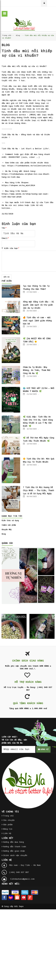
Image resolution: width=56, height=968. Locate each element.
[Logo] (28, 783)
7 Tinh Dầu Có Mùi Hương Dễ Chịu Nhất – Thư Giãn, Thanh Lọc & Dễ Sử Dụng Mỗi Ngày (38, 490)
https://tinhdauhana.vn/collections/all (29, 166)
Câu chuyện (9, 820)
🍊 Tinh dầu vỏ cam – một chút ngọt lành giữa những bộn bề (37, 320)
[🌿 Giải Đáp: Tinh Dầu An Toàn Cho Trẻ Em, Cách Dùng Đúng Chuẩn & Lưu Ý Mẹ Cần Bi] (11, 425)
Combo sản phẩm (9, 525)
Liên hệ (7, 833)
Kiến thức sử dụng (10, 521)
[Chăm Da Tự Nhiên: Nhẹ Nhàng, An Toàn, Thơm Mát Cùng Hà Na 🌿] (11, 375)
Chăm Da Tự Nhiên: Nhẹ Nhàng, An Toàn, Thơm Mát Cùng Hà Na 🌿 (37, 370)
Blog (18, 35)
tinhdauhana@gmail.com (22, 879)
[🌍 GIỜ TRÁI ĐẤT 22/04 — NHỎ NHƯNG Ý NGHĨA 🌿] (11, 400)
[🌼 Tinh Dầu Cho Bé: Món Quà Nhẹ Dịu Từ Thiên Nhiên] (11, 470)
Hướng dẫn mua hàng (13, 842)
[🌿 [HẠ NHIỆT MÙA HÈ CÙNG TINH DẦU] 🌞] (11, 350)
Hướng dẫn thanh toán (14, 847)
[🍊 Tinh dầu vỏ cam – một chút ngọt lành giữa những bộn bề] (11, 325)
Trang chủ (6, 35)
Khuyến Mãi (7, 530)
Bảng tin (7, 829)
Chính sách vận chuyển (15, 855)
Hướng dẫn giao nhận (14, 851)
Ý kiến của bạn (10, 248)
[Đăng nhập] (44, 3)
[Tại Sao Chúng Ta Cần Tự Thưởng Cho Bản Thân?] (11, 291)
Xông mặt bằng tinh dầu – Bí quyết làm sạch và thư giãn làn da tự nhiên (38, 305)
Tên (4, 228)
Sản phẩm (7, 825)
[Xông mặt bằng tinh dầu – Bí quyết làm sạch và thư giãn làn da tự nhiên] (11, 307)
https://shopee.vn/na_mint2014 (18, 185)
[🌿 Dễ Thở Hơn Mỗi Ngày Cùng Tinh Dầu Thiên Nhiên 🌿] (11, 446)
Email (5, 238)
